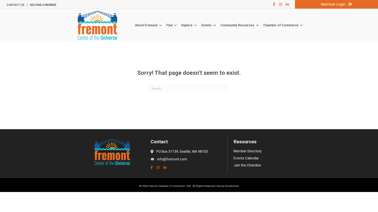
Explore (187, 25)
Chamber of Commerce (280, 25)
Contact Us (15, 5)
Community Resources (237, 25)
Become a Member (43, 5)
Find (169, 25)
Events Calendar (246, 158)
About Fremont (146, 25)
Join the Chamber (247, 165)
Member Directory (247, 151)
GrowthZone (232, 186)
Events (206, 25)
